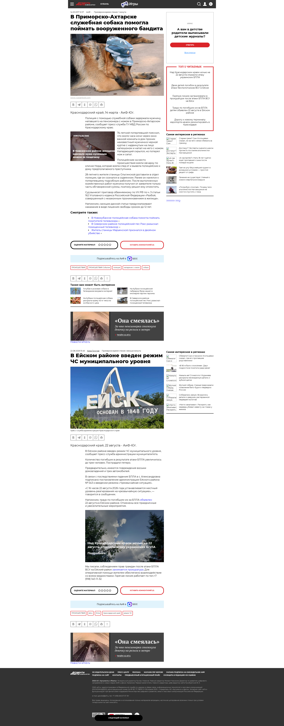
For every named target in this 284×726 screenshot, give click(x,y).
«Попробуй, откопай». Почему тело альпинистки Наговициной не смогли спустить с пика (195, 189)
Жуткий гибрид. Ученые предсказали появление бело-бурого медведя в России (196, 387)
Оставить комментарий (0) (142, 245)
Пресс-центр (123, 672)
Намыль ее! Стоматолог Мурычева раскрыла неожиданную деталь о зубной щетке (195, 377)
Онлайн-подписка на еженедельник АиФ (185, 672)
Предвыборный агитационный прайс (142, 675)
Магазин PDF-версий (153, 672)
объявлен (146, 499)
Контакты (116, 675)
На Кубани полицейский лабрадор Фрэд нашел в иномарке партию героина (142, 291)
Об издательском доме (103, 672)
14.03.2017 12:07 (77, 12)
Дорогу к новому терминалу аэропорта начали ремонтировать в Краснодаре (190, 122)
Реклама (136, 672)
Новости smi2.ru (80, 342)
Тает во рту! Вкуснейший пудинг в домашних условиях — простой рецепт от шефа (194, 169)
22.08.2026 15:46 (77, 351)
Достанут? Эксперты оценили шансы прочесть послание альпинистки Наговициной (196, 150)
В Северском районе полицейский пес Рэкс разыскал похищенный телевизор (145, 300)
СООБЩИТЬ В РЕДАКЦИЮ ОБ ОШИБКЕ (179, 675)
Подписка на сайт (100, 675)
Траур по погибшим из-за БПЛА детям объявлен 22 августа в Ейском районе (190, 110)
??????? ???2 (173, 201)
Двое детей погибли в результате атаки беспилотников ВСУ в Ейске (190, 86)
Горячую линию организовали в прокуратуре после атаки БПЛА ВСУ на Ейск (190, 98)
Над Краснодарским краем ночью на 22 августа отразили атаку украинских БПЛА (190, 75)
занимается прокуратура (127, 569)
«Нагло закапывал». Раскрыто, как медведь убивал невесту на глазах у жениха (195, 407)
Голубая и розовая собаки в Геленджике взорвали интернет (97, 290)
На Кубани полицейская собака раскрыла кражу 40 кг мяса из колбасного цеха (98, 300)
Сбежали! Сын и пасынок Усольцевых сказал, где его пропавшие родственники (196, 358)
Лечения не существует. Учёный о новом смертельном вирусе (194, 178)
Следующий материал (118, 718)
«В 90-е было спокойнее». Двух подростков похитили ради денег (194, 366)
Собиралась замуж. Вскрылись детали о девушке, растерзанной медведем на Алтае (194, 397)
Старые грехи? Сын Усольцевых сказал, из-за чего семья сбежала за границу (195, 140)
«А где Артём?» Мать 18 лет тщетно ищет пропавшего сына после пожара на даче (195, 160)
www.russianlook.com (80, 98)
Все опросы (189, 53)
